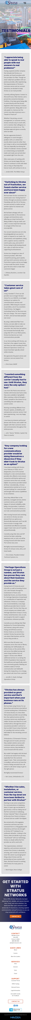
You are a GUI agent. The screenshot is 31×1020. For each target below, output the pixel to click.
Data (15, 963)
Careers (15, 953)
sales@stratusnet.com (15, 943)
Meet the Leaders (15, 956)
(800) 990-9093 (15, 941)
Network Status (15, 987)
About (15, 950)
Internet (15, 967)
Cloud (15, 973)
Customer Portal (15, 980)
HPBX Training (15, 984)
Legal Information (15, 990)
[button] (25, 3)
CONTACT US (16, 1001)
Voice (15, 970)
